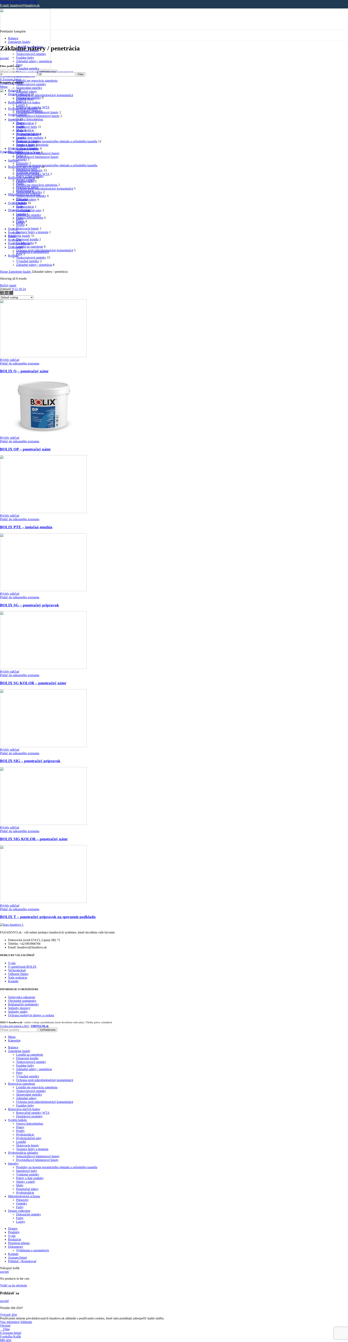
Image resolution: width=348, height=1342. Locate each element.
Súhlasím (26, 1322)
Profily (20, 225)
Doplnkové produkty (29, 170)
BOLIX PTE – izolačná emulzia (26, 527)
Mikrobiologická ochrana (24, 152)
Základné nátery (26, 91)
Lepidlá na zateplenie (29, 246)
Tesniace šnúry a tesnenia (32, 232)
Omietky (21, 159)
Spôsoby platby (18, 1011)
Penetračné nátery (27, 134)
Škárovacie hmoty (27, 228)
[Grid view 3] (7, 293)
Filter (81, 74)
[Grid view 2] (2, 293)
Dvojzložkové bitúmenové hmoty (37, 157)
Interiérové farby (26, 127)
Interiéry (13, 119)
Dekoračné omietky (28, 215)
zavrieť (4, 58)
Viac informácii (10, 1322)
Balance (13, 90)
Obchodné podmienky (22, 1000)
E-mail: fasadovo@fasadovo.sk (20, 5)
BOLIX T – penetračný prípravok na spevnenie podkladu (48, 917)
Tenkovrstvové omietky (31, 54)
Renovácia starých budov (24, 166)
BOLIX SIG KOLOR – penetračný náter (34, 839)
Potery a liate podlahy (30, 137)
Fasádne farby (25, 57)
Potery (20, 221)
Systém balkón (17, 203)
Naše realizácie (17, 977)
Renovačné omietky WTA (32, 174)
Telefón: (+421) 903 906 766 (18, 1)
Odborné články (18, 974)
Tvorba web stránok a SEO (14, 1025)
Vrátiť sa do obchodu (13, 1285)
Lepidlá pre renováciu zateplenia (36, 80)
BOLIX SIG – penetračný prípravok (30, 761)
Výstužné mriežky (27, 68)
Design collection (19, 94)
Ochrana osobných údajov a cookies (31, 1015)
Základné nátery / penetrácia (34, 61)
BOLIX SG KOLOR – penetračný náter (33, 683)
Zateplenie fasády (19, 235)
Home (4, 271)
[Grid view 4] (11, 293)
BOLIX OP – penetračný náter (25, 449)
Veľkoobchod (17, 970)
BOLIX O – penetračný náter (24, 371)
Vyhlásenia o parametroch (32, 1250)
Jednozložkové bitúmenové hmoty (38, 116)
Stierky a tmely (25, 145)
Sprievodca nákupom (21, 997)
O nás (12, 963)
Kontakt (13, 981)
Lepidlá (21, 214)
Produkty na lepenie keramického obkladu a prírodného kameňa (56, 165)
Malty (20, 130)
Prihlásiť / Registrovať (22, 1261)
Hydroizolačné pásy (28, 210)
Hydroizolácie (25, 123)
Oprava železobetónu (29, 119)
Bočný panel (8, 285)
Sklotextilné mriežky (29, 88)
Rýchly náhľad (9, 360)
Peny (19, 254)
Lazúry (20, 105)
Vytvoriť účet (8, 1314)
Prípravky (22, 163)
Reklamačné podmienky (23, 1004)
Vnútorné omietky (27, 148)
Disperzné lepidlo (27, 239)
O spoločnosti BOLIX (22, 966)
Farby (20, 101)
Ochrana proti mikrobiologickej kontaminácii (44, 95)
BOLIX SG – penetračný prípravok (29, 605)
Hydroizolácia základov (23, 108)
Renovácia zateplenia (21, 177)
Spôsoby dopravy (19, 1008)
